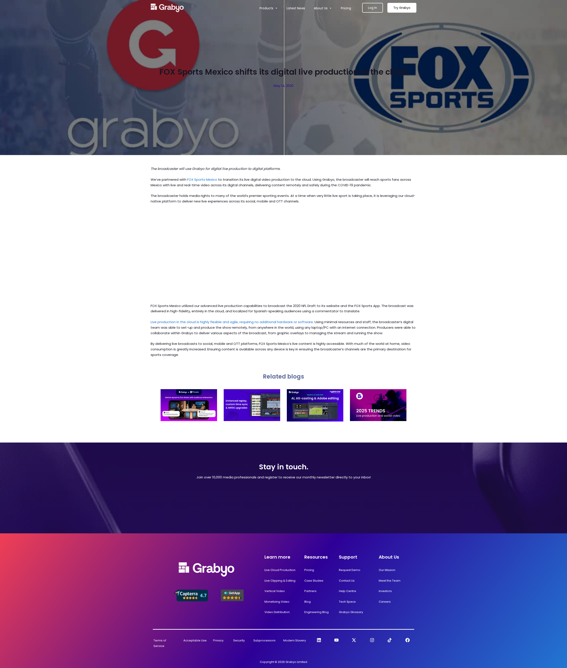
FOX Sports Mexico (202, 179)
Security (239, 640)
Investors (385, 591)
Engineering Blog (316, 612)
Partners (310, 591)
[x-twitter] (354, 640)
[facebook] (407, 640)
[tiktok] (389, 640)
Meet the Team (389, 581)
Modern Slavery (294, 640)
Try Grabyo (401, 8)
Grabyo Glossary (351, 612)
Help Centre (347, 591)
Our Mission (387, 570)
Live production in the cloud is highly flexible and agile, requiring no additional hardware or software (232, 322)
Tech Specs (347, 602)
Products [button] (266, 8)
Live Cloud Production (279, 570)
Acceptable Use (195, 640)
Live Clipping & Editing (279, 581)
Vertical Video (274, 591)
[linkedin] (319, 640)
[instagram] (372, 640)
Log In (372, 8)
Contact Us (347, 581)
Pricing (346, 8)
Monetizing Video (276, 602)
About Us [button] (321, 8)
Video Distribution (277, 612)
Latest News (296, 8)
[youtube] (336, 640)
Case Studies (313, 581)
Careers (385, 602)
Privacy (218, 640)
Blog (307, 602)
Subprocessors (264, 640)
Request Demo (349, 570)
